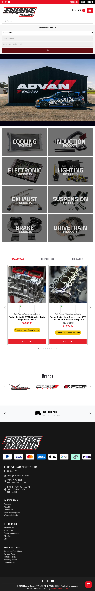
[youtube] (9, 2)
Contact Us (8, 510)
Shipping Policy (10, 560)
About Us (7, 507)
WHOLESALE (74, 2)
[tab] (17, 259)
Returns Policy (10, 557)
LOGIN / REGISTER (87, 2)
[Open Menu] (90, 10)
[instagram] (6, 2)
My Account (9, 528)
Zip (5, 539)
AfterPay (7, 536)
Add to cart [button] (27, 341)
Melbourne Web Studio (60, 588)
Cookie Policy (9, 562)
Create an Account (11, 533)
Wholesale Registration (13, 512)
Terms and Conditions (13, 551)
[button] (90, 307)
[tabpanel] (47, 307)
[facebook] (2, 2)
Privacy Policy (10, 554)
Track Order (8, 530)
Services (7, 504)
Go (47, 50)
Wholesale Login (11, 515)
